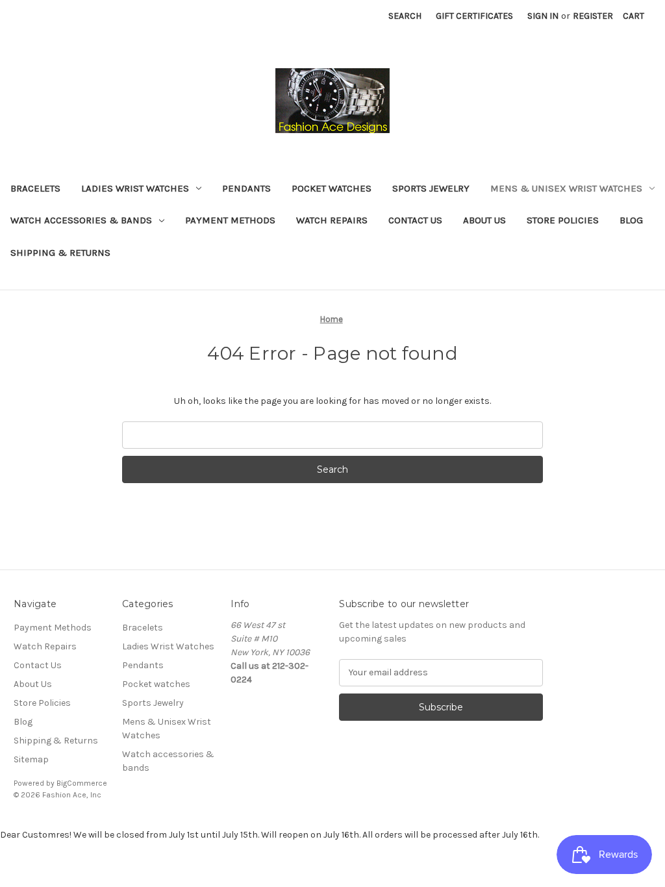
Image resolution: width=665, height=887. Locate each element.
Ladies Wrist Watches (135, 188)
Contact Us (415, 220)
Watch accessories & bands (81, 220)
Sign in (542, 15)
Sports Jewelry (431, 188)
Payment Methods (230, 220)
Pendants (246, 188)
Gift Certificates (474, 15)
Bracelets (35, 188)
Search (404, 15)
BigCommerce (81, 783)
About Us (484, 220)
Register (593, 15)
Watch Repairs (332, 220)
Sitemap (31, 759)
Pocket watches (331, 188)
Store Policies (563, 220)
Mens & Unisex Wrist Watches (566, 188)
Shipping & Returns (60, 252)
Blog (631, 220)
